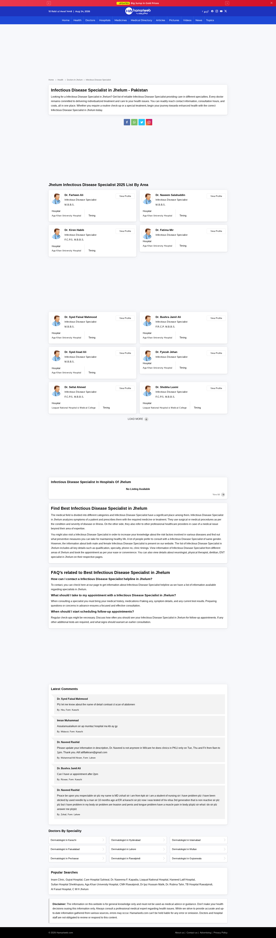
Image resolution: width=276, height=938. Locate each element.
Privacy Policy (220, 932)
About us (179, 932)
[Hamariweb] (138, 11)
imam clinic (57, 879)
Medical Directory (141, 20)
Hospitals (105, 20)
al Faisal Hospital (61, 889)
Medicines (121, 20)
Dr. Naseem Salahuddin (170, 195)
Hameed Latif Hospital (182, 879)
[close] (271, 3)
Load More (136, 419)
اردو (206, 11)
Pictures (174, 20)
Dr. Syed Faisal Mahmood (81, 317)
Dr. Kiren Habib (74, 230)
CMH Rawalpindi (129, 884)
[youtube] (221, 11)
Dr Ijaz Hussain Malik (152, 884)
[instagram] (149, 122)
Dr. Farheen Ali (74, 195)
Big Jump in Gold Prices (139, 3)
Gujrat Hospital (74, 879)
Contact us (192, 932)
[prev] (49, 3)
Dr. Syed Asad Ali (75, 352)
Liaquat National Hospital (154, 879)
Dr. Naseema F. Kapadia (124, 879)
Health (77, 20)
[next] (227, 3)
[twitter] (225, 11)
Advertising (205, 932)
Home (65, 20)
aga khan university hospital (101, 884)
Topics (210, 20)
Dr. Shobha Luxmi (167, 387)
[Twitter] (141, 122)
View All (216, 494)
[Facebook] (127, 122)
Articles (160, 20)
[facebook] (212, 11)
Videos (187, 20)
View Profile (125, 196)
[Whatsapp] (134, 122)
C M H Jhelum (80, 889)
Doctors (90, 20)
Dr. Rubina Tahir (175, 884)
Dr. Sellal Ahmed (75, 387)
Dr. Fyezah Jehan (166, 352)
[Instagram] (216, 11)
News (198, 20)
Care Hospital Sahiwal (96, 879)
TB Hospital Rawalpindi (198, 884)
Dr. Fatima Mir (165, 230)
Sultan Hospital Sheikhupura (67, 884)
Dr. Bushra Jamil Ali (168, 317)
